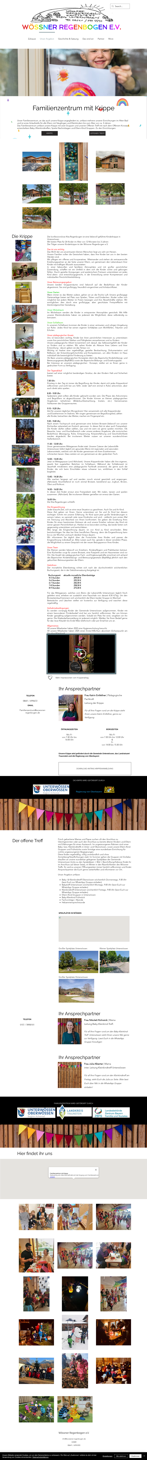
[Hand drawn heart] (50, 677)
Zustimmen (135, 1456)
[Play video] (81, 653)
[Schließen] (144, 1456)
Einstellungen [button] (107, 1456)
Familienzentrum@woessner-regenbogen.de (33, 711)
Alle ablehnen (121, 1456)
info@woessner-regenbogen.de (74, 1439)
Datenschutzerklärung (40, 1457)
